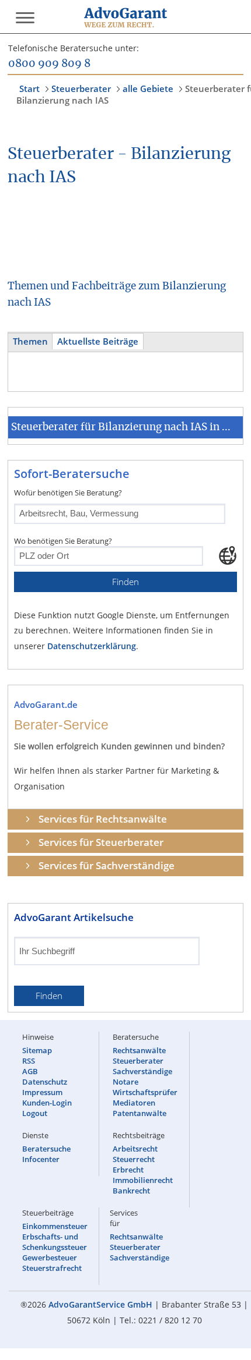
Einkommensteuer (55, 1226)
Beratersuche (46, 1148)
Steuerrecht (134, 1159)
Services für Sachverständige (107, 865)
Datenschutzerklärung (91, 645)
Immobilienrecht (143, 1180)
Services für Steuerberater (101, 842)
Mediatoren (134, 1102)
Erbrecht (128, 1169)
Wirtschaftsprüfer (145, 1092)
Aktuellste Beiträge (97, 341)
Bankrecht (131, 1190)
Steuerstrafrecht (52, 1268)
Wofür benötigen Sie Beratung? (68, 492)
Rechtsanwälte (139, 1050)
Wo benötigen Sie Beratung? (63, 541)
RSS (28, 1061)
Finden (125, 582)
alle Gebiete (148, 88)
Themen (30, 341)
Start (29, 88)
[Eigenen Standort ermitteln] (227, 555)
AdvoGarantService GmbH (100, 1304)
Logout (34, 1113)
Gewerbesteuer (49, 1257)
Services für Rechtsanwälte (103, 819)
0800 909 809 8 (49, 64)
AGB (30, 1071)
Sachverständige (142, 1071)
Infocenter (41, 1159)
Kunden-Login (47, 1102)
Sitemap (37, 1050)
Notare (125, 1081)
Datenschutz (44, 1081)
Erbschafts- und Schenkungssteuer (54, 1241)
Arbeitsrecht (135, 1148)
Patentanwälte (139, 1113)
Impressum (42, 1092)
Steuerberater (81, 88)
